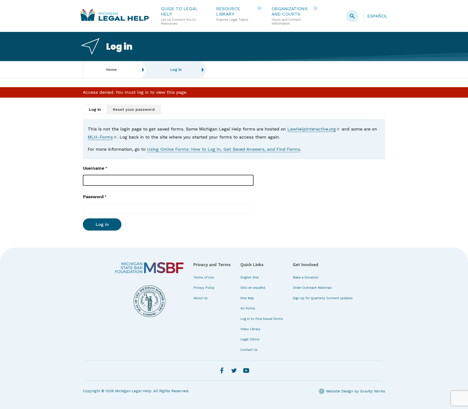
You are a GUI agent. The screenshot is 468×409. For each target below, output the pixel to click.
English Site (249, 277)
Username (93, 168)
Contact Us (249, 350)
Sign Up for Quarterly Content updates (323, 298)
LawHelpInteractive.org (311, 128)
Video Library (250, 329)
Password (93, 196)
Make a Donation (306, 277)
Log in (95, 109)
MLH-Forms (100, 136)
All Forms (247, 308)
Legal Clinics (250, 339)
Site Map (247, 298)
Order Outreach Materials (312, 287)
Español (377, 16)
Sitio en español (252, 287)
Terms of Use (203, 277)
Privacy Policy (203, 287)
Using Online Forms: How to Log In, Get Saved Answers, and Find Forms (223, 149)
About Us (200, 298)
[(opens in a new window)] (149, 267)
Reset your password (134, 109)
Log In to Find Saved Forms (261, 319)
